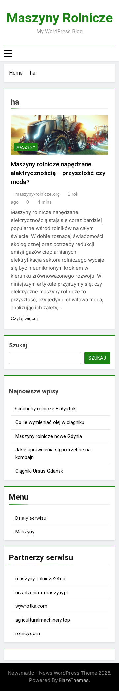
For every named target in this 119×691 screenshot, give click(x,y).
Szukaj (18, 345)
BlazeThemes (74, 680)
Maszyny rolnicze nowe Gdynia (48, 436)
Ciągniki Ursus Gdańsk (39, 471)
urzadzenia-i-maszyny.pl (41, 592)
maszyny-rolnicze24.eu (40, 579)
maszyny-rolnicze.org (37, 194)
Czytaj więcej (24, 318)
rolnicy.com (27, 633)
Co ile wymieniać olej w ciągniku (49, 422)
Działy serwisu (30, 518)
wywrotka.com (31, 606)
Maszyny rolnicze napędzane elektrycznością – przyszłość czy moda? (58, 173)
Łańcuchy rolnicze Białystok (45, 409)
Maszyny (25, 147)
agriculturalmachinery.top (42, 620)
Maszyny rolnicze (59, 18)
